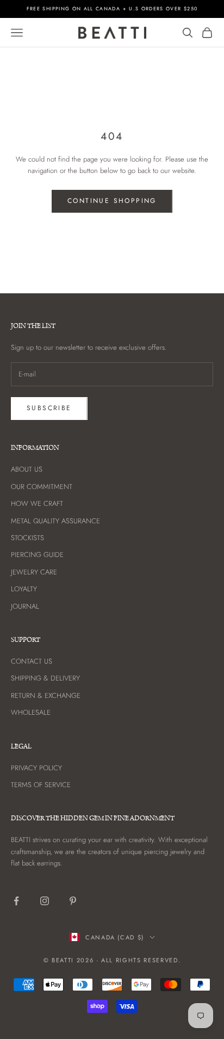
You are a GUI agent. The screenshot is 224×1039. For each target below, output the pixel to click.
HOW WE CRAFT (37, 503)
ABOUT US (26, 469)
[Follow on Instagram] (44, 900)
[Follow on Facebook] (16, 900)
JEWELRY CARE (34, 572)
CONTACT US (31, 661)
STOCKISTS (27, 538)
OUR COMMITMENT (41, 486)
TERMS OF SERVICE (41, 785)
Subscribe (49, 408)
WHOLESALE (31, 712)
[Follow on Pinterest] (72, 900)
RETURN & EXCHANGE (45, 695)
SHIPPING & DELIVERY (45, 678)
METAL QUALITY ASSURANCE (55, 521)
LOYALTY (24, 589)
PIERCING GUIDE (37, 554)
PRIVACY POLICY (36, 768)
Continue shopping (112, 201)
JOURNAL (25, 606)
